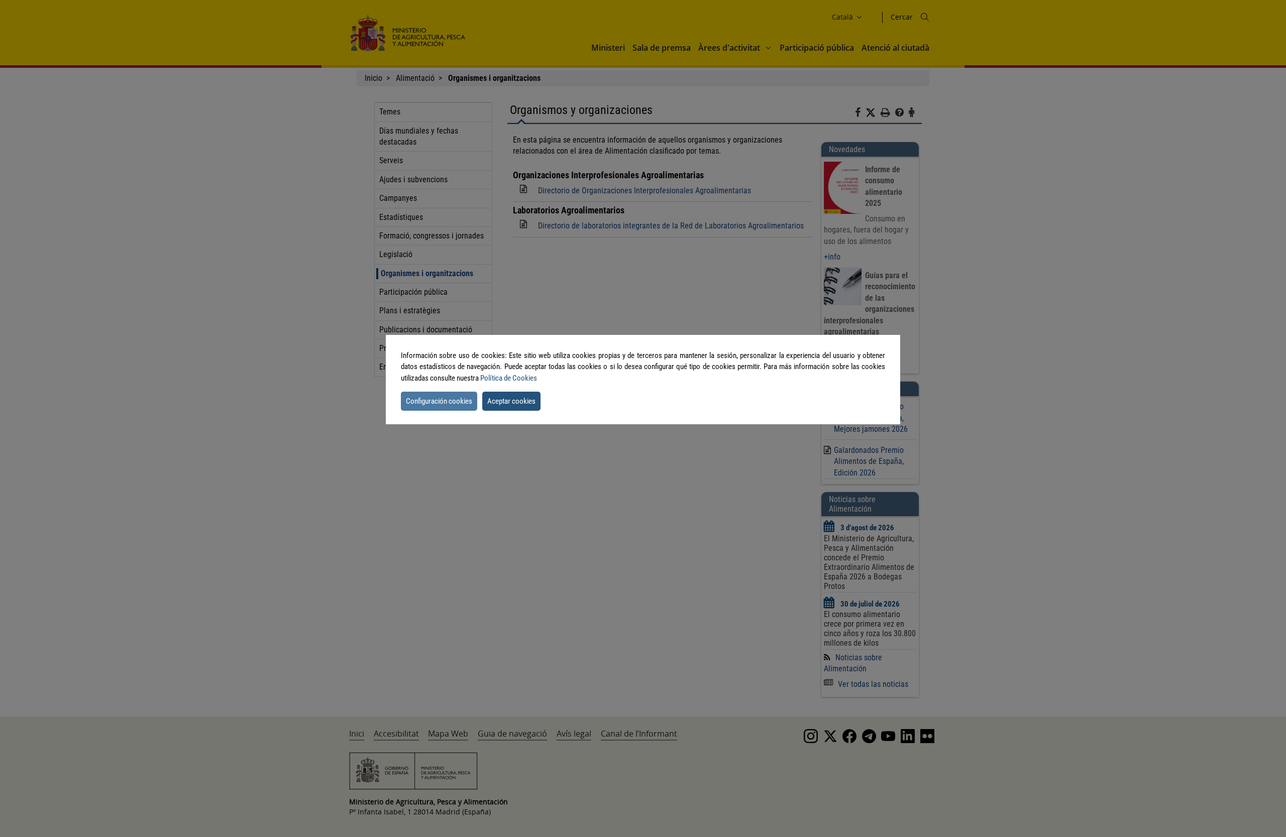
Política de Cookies (508, 378)
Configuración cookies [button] (439, 401)
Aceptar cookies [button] (511, 401)
